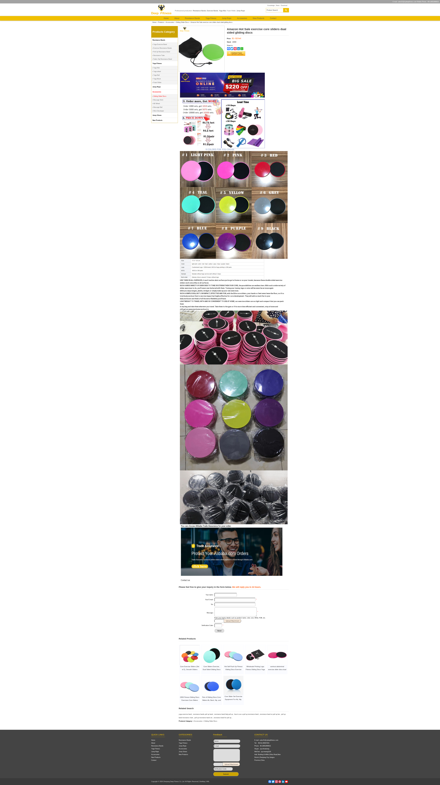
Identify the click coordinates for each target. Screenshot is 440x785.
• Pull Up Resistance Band (161, 52)
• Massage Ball (157, 107)
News (278, 5)
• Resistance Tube (158, 55)
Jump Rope (240, 11)
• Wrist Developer (158, 111)
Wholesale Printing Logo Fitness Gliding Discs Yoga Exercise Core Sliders (255, 669)
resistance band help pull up (223, 714)
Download (284, 5)
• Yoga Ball (156, 75)
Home (166, 18)
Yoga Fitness (211, 18)
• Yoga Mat (156, 68)
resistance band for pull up (222, 718)
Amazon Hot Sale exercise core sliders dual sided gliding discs (211, 22)
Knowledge (271, 5)
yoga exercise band (185, 714)
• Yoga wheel (156, 71)
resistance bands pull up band (203, 714)
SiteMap (202, 781)
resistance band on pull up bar (270, 714)
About (176, 18)
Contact (273, 18)
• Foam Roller (156, 82)
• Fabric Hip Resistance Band (162, 59)
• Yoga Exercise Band (159, 44)
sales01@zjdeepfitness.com (407, 2)
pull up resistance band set (203, 718)
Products (161, 22)
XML (207, 781)
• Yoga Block (156, 79)
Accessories (242, 18)
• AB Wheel (156, 103)
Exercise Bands (212, 11)
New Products (258, 18)
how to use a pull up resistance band (246, 714)
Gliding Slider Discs (182, 22)
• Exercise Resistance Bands (162, 48)
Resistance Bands (199, 11)
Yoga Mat (222, 11)
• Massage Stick (157, 100)
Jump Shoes (183, 751)
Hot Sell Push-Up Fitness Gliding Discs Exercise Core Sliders (233, 669)
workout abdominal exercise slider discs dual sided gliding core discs (277, 669)
